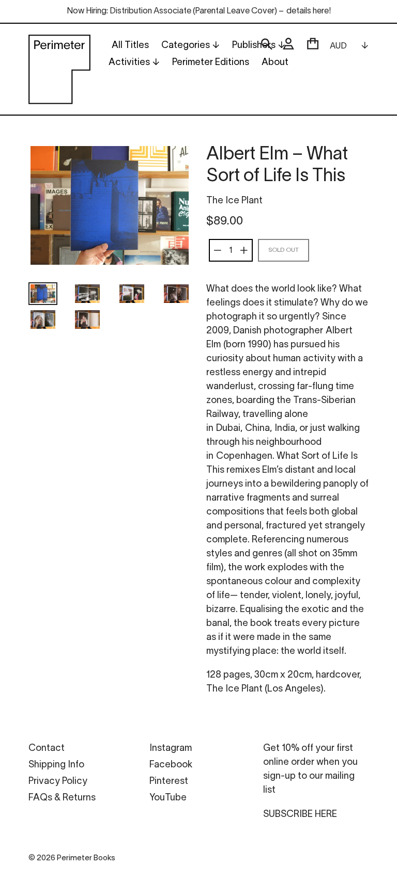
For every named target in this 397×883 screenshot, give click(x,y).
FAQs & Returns (62, 798)
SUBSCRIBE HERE (300, 814)
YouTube (168, 798)
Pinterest (168, 781)
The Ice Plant (234, 201)
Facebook (170, 765)
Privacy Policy (57, 781)
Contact (46, 748)
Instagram (170, 748)
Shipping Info (56, 765)
